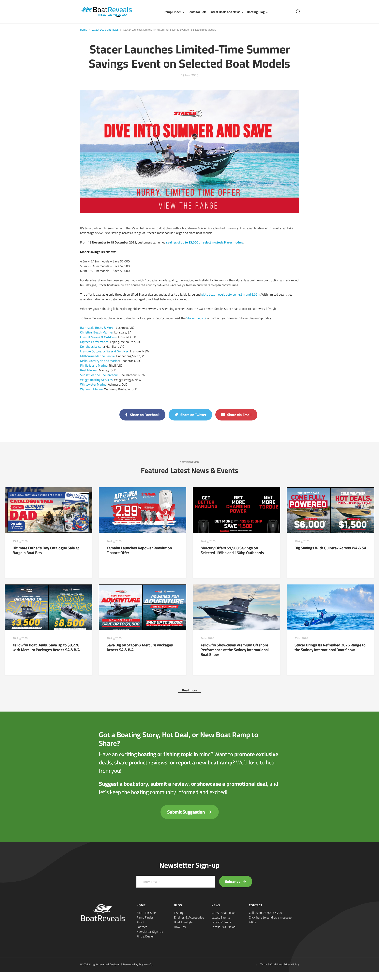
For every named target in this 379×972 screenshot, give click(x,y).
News (215, 905)
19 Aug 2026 (20, 541)
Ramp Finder (172, 12)
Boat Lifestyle (183, 922)
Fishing (179, 913)
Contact (141, 927)
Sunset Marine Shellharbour (99, 375)
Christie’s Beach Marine (96, 332)
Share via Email (238, 414)
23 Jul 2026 (301, 638)
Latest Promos (221, 922)
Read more (189, 690)
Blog (178, 905)
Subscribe (233, 881)
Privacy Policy (291, 964)
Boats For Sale (146, 913)
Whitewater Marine (93, 384)
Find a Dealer (145, 936)
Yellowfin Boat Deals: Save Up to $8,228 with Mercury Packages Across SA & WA (46, 647)
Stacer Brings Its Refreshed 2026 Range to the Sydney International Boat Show (330, 647)
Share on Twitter (193, 414)
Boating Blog (256, 12)
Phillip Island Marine (93, 365)
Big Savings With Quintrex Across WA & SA (330, 548)
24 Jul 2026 (207, 638)
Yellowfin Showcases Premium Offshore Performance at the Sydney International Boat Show (235, 649)
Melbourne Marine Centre (97, 356)
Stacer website (196, 318)
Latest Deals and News (225, 12)
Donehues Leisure (92, 346)
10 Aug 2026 (302, 541)
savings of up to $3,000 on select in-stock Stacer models (204, 242)
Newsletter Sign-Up (149, 932)
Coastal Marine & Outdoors (98, 337)
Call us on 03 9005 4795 (265, 913)
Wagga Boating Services (96, 380)
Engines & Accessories (189, 917)
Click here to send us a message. (270, 917)
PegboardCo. (146, 964)
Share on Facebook (144, 414)
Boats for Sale (197, 12)
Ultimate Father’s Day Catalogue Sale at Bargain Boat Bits (46, 550)
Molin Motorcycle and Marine (99, 361)
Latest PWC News (223, 927)
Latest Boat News (223, 913)
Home (83, 29)
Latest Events (220, 917)
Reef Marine (88, 370)
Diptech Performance (94, 342)
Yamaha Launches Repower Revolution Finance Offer (139, 550)
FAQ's (252, 922)
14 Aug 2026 (114, 541)
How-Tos (180, 927)
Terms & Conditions (271, 964)
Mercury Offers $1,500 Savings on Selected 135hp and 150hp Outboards (232, 550)
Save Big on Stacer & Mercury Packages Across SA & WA (140, 647)
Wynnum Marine (91, 389)
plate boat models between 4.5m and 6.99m (230, 294)
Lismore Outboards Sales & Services (104, 351)
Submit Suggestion (186, 812)
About (140, 922)
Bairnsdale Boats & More (97, 328)
